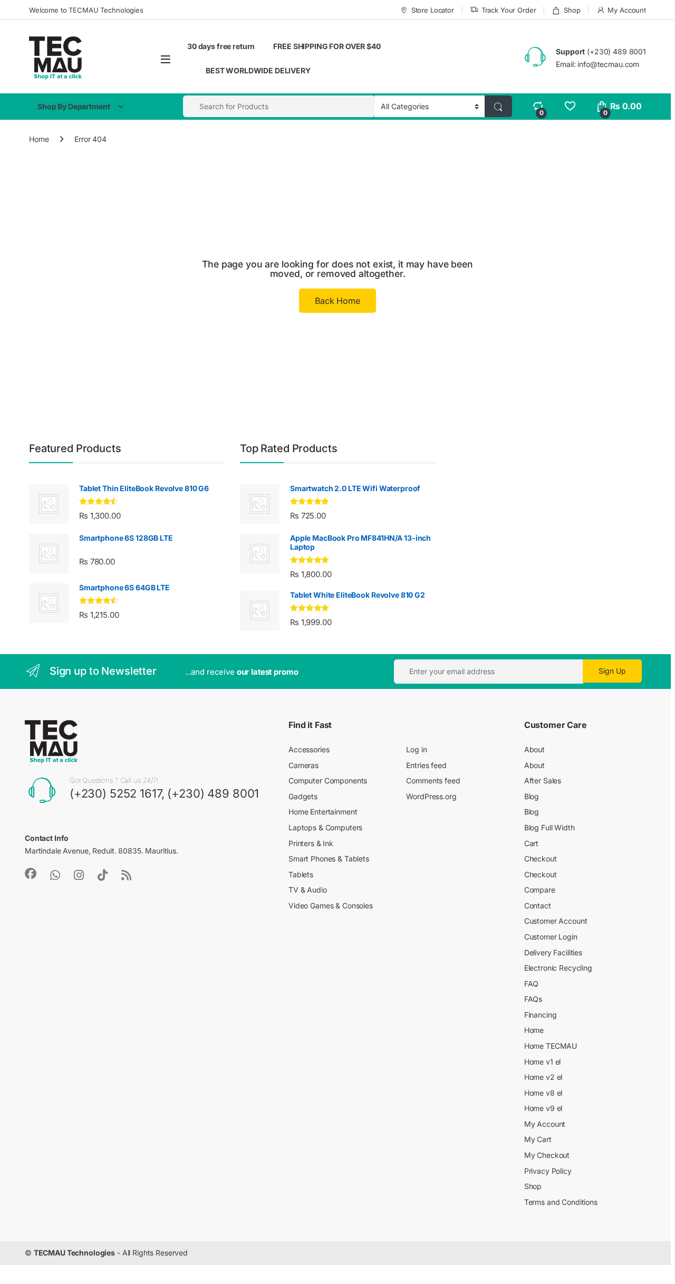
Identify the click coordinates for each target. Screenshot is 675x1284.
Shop (572, 10)
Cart (531, 843)
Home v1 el (542, 1061)
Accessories (308, 749)
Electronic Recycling (558, 967)
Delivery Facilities (553, 952)
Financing (540, 1014)
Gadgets (302, 796)
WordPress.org (431, 796)
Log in (416, 749)
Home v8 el (543, 1092)
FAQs (533, 998)
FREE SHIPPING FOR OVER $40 (326, 46)
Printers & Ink (310, 843)
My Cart (538, 1139)
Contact (537, 905)
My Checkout (547, 1155)
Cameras (303, 765)
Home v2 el (543, 1076)
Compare (539, 889)
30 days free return (221, 46)
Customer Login (550, 936)
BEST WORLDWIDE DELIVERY (258, 70)
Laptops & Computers (325, 827)
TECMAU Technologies (74, 1252)
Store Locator (432, 10)
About (534, 749)
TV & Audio (307, 889)
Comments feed (433, 780)
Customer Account (555, 920)
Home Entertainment (322, 811)
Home (39, 139)
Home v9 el (543, 1108)
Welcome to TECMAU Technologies (86, 10)
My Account (627, 10)
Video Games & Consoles (330, 905)
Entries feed (426, 765)
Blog (531, 796)
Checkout (540, 858)
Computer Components (327, 780)
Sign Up (612, 670)
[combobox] (279, 106)
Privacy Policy (548, 1170)
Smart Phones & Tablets (328, 858)
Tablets (300, 874)
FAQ (531, 983)
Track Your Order (508, 10)
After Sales (542, 780)
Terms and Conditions (560, 1201)
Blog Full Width (549, 827)
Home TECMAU (550, 1045)
